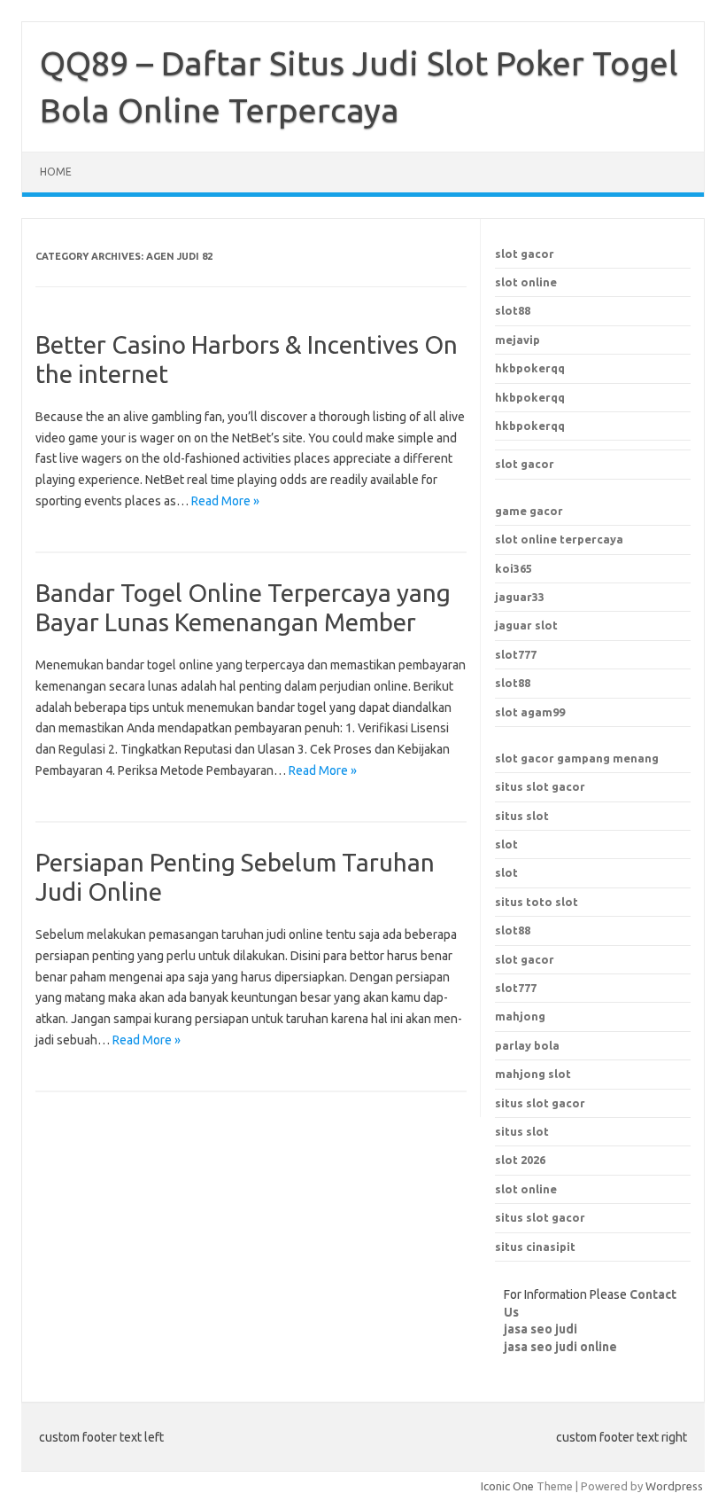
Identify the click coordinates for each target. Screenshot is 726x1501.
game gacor (529, 510)
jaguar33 (519, 596)
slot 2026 (520, 1159)
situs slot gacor (540, 786)
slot (506, 844)
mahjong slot (533, 1073)
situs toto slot (536, 901)
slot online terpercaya (559, 539)
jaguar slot (526, 625)
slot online (526, 282)
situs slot (522, 815)
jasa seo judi (540, 1329)
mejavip (517, 339)
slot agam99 (530, 712)
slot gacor (524, 253)
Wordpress (674, 1486)
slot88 (512, 310)
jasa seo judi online (560, 1347)
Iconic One (507, 1486)
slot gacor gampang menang (577, 758)
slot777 (516, 654)
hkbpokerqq (530, 368)
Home (56, 171)
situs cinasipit (535, 1246)
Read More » (225, 501)
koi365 (513, 568)
